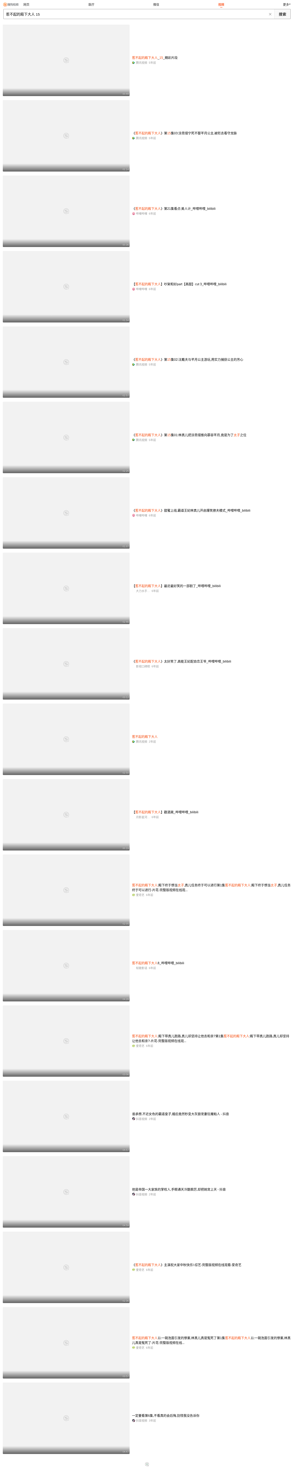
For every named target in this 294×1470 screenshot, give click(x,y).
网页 (26, 4)
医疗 (91, 4)
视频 (221, 4)
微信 (156, 4)
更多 (286, 4)
